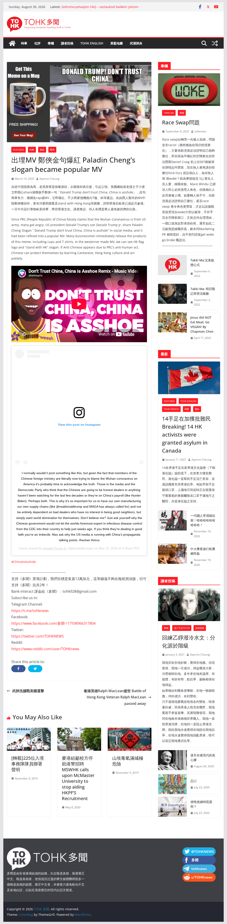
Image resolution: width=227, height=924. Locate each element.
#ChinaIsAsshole (23, 562)
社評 (37, 43)
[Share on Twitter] (35, 668)
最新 (42, 149)
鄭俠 (52, 149)
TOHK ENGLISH (91, 43)
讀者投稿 (67, 43)
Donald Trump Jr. (55, 548)
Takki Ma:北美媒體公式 (202, 262)
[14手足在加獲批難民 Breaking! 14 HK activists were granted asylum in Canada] (189, 378)
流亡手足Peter (182, 628)
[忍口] (172, 784)
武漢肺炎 (136, 43)
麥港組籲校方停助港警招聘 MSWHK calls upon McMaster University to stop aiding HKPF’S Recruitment (78, 778)
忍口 (193, 781)
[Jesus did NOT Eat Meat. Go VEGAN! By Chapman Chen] (172, 327)
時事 (24, 43)
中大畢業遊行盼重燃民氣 (202, 551)
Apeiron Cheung (49, 179)
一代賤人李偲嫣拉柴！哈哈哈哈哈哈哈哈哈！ (202, 520)
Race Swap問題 (181, 122)
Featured (18, 149)
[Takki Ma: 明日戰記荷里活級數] (172, 297)
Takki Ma (169, 112)
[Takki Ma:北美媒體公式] (172, 268)
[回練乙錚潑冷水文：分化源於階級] (189, 604)
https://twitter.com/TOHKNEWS (37, 636)
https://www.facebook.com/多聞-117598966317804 (53, 623)
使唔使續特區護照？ (201, 804)
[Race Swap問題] (189, 89)
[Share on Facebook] (18, 668)
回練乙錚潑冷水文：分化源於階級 (188, 641)
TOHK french (171, 409)
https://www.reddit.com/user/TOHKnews (45, 648)
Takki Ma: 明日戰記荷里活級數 (202, 291)
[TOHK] (47, 850)
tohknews (200, 131)
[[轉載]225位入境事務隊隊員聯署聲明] (29, 730)
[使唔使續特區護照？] (172, 807)
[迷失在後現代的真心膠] (172, 760)
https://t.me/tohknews (30, 610)
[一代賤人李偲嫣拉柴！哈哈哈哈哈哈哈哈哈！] (172, 526)
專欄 (51, 43)
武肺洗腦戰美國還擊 (28, 690)
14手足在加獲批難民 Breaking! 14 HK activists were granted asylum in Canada (186, 434)
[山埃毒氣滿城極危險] (129, 730)
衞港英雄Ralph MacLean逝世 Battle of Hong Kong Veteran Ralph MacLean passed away (115, 697)
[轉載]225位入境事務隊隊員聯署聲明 (27, 764)
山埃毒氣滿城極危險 (127, 761)
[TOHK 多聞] (12, 43)
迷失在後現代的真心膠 (202, 757)
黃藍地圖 (116, 43)
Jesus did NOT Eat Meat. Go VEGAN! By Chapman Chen (201, 324)
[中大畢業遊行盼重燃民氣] (172, 557)
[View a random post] (214, 43)
